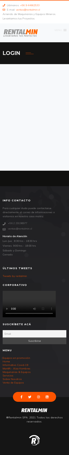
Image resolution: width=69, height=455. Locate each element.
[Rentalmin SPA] (20, 32)
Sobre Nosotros (12, 379)
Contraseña (18, 105)
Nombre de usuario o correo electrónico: (32, 88)
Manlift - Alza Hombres (16, 368)
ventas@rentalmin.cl (28, 9)
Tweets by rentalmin (15, 276)
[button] (58, 30)
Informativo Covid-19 (15, 365)
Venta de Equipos (13, 382)
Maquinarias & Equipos (17, 372)
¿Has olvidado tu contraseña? (34, 144)
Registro (48, 134)
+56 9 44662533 (29, 5)
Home (6, 361)
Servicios (8, 375)
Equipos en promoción (16, 358)
